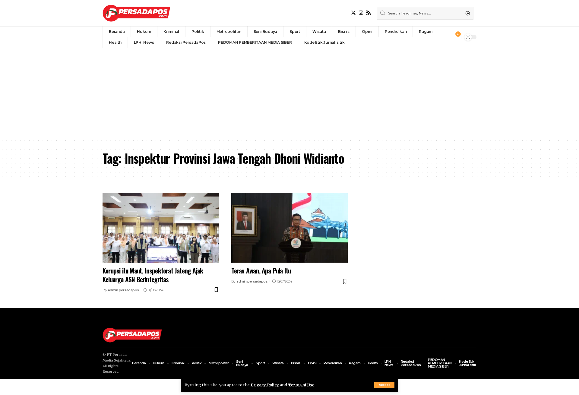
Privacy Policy (265, 384)
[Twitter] (353, 13)
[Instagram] (361, 13)
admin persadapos (123, 290)
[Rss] (368, 13)
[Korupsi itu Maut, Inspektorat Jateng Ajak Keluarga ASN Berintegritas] (161, 228)
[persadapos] (136, 13)
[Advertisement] (289, 93)
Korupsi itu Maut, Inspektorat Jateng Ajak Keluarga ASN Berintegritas (153, 275)
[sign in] (446, 37)
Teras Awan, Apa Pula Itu (261, 270)
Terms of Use (301, 384)
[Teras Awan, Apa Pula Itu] (289, 228)
